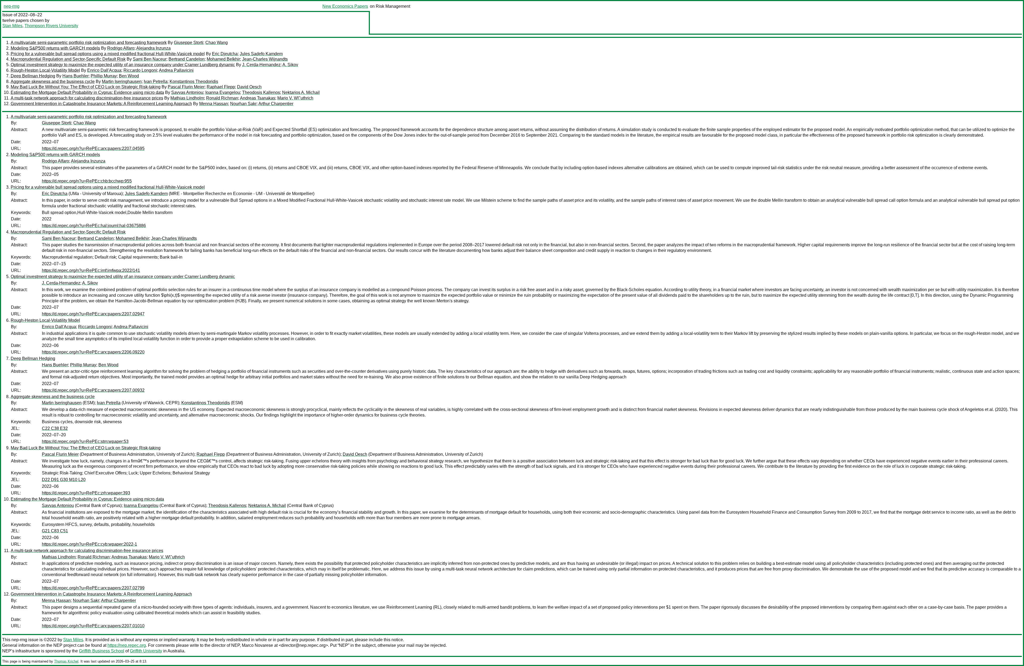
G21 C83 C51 (55, 531)
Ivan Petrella (155, 81)
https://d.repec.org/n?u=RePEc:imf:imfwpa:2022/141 (91, 270)
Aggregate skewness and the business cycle (53, 81)
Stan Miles (12, 25)
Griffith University (146, 651)
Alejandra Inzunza (153, 48)
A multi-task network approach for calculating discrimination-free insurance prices (87, 98)
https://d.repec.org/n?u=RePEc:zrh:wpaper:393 (86, 493)
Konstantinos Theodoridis (194, 81)
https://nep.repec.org (126, 645)
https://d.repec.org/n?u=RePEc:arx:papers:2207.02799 (93, 588)
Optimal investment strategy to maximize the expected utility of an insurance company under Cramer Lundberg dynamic (123, 64)
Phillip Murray (104, 76)
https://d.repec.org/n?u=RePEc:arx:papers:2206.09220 (93, 352)
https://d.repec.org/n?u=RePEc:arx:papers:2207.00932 (93, 390)
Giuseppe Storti (188, 42)
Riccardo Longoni (140, 70)
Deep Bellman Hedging (33, 76)
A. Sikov (290, 64)
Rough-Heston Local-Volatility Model (45, 70)
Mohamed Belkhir (223, 59)
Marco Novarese (257, 645)
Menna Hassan (213, 103)
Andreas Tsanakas (257, 98)
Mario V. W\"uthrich (295, 98)
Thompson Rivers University (51, 25)
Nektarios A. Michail (301, 92)
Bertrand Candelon (187, 59)
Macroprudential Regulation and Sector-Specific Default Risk (68, 59)
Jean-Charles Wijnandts (265, 59)
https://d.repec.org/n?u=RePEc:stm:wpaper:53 (85, 441)
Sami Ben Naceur (149, 59)
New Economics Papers (345, 6)
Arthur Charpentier (275, 103)
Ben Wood (129, 76)
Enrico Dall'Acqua (104, 70)
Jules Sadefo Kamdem (261, 53)
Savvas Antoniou (187, 92)
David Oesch (249, 87)
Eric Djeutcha (225, 53)
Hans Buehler (75, 76)
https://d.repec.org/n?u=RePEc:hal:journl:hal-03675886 (94, 225)
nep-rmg (11, 6)
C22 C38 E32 (55, 428)
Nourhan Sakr (243, 103)
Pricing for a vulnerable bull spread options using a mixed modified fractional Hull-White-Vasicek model (108, 53)
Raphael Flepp (221, 87)
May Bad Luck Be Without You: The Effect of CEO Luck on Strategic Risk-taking (86, 87)
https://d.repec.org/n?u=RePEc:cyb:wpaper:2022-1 (89, 544)
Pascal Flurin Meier (186, 87)
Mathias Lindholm (187, 98)
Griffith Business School (101, 651)
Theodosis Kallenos (261, 92)
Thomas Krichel (66, 661)
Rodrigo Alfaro (120, 48)
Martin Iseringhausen (122, 81)
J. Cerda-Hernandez (261, 64)
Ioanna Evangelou (222, 92)
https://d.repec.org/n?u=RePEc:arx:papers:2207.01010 (93, 626)
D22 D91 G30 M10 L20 (64, 479)
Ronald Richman (222, 98)
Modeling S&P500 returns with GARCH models (55, 48)
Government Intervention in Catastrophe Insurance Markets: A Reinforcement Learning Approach (101, 103)
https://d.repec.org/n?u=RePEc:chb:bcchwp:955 (87, 181)
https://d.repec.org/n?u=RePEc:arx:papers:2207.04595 (93, 148)
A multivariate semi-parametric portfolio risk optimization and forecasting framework (89, 42)
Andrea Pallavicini (176, 70)
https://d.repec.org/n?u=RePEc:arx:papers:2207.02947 (93, 314)
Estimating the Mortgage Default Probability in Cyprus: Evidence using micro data (87, 92)
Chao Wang (216, 42)
